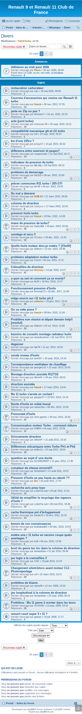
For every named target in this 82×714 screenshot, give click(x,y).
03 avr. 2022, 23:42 (53, 186)
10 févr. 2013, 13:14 (57, 397)
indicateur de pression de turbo (32, 162)
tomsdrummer (41, 337)
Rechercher (64, 46)
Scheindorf (39, 471)
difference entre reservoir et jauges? (35, 150)
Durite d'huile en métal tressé (31, 404)
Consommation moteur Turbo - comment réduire (44, 425)
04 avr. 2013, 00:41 (55, 377)
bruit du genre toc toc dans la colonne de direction (45, 548)
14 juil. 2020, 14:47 (56, 270)
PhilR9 (37, 428)
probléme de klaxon (24, 582)
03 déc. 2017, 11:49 (58, 291)
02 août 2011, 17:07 (51, 481)
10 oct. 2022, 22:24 (57, 114)
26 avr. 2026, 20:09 (53, 70)
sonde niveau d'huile (25, 355)
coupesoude (40, 153)
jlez (36, 481)
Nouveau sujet (12, 46)
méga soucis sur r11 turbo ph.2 (32, 298)
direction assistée (23, 384)
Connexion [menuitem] (74, 21)
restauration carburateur (27, 88)
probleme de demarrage (27, 172)
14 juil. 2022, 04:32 (55, 144)
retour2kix (39, 407)
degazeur (17, 344)
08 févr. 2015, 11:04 (54, 312)
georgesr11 (40, 367)
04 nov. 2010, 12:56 (50, 541)
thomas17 (39, 114)
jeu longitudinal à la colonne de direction (39, 592)
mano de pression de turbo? (30, 223)
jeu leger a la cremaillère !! (29, 558)
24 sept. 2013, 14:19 (55, 358)
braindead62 (40, 526)
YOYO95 (39, 605)
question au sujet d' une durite (31, 458)
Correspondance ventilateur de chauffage (38, 364)
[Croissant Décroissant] (41, 636)
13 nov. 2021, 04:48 (54, 248)
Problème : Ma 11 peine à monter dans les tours (43, 602)
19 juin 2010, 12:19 (52, 561)
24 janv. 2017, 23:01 (56, 301)
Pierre (37, 70)
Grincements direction (26, 436)
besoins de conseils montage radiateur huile (41, 334)
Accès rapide (13, 21)
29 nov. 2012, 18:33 (60, 417)
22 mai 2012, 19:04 (55, 449)
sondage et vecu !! (23, 234)
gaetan (37, 616)
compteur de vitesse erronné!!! (31, 468)
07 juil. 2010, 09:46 (58, 551)
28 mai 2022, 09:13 (54, 165)
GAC (36, 561)
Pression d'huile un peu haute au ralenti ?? (40, 478)
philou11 (38, 449)
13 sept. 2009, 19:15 (57, 605)
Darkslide (39, 226)
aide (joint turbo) (22, 121)
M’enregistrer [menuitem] (56, 21)
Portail (9, 27)
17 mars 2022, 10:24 (57, 206)
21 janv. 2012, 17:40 (62, 461)
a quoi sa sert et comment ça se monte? (38, 278)
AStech (38, 248)
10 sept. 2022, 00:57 (51, 134)
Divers (7, 35)
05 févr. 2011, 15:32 (56, 515)
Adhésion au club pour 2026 (30, 67)
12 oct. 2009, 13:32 (55, 585)
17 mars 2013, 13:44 (55, 387)
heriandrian (40, 551)
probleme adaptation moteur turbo (34, 257)
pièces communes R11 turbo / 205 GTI (36, 183)
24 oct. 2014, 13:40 (54, 325)
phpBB (30, 709)
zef (35, 134)
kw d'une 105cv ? (22, 141)
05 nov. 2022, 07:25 (54, 104)
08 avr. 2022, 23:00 (54, 175)
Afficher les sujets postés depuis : (32, 625)
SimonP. (38, 377)
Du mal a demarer (23, 193)
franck (37, 104)
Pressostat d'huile (23, 414)
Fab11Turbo (24, 41)
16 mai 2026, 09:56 (51, 91)
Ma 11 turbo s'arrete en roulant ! (32, 394)
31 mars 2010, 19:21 (51, 574)
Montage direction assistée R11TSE (35, 374)
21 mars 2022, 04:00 (56, 196)
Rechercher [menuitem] (78, 28)
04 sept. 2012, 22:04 (54, 428)
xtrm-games (40, 417)
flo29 (36, 281)
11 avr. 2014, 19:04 (53, 347)
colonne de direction (25, 203)
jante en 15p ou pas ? (25, 111)
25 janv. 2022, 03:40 (57, 226)
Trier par (33, 630)
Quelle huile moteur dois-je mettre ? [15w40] (41, 245)
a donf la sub (41, 490)
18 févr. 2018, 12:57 (52, 281)
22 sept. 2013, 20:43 (59, 367)
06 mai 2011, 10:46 (60, 504)
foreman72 (39, 291)
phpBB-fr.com (47, 711)
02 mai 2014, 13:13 (62, 337)
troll (36, 541)
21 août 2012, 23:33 (55, 439)
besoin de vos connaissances (31, 523)
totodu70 (38, 515)
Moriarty (39, 270)
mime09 (38, 585)
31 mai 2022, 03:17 (60, 153)
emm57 (38, 358)
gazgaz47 (39, 397)
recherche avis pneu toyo (28, 487)
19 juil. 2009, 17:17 (54, 616)
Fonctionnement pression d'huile (33, 288)
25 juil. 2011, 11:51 (60, 490)
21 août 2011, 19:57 (58, 471)
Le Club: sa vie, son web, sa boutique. (44, 72)
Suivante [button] (51, 54)
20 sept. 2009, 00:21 (59, 595)
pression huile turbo (24, 213)
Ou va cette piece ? (24, 309)
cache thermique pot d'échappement (35, 512)
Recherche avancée (70, 46)
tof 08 (35, 41)
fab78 (37, 347)
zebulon (39, 301)
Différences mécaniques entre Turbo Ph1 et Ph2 (43, 446)
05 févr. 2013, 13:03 (57, 407)
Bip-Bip (38, 165)
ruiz (36, 91)
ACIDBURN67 (41, 461)
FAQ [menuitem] (28, 21)
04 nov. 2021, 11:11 (53, 260)
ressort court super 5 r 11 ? (29, 613)
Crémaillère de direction (27, 267)
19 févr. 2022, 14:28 (54, 216)
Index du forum (25, 703)
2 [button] (46, 53)
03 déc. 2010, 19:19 (60, 526)
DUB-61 (38, 196)
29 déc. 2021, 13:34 (55, 237)
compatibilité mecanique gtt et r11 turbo (38, 131)
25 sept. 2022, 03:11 (61, 124)
